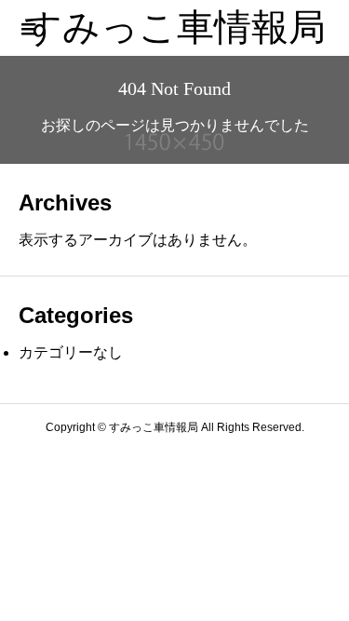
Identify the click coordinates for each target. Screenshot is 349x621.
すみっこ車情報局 (175, 27)
